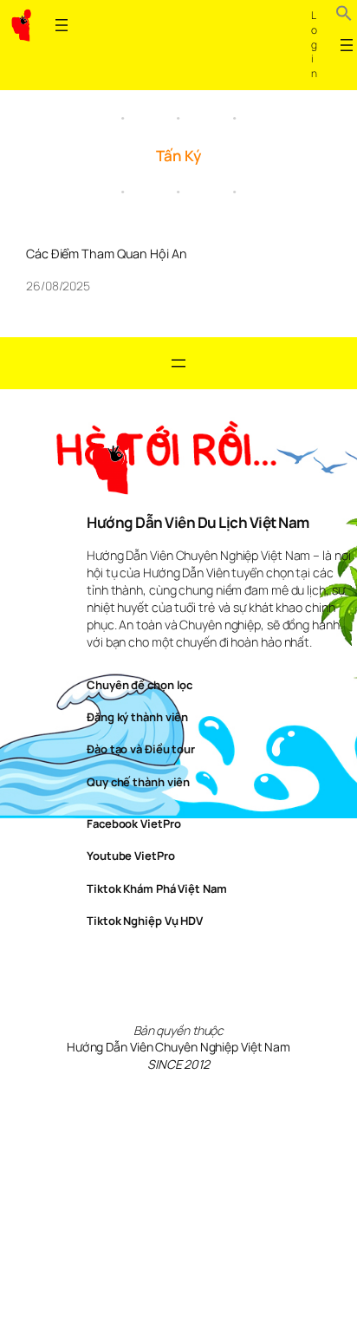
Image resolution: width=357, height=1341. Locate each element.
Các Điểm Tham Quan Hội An (106, 254)
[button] (344, 15)
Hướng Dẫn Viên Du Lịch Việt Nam (198, 522)
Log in (314, 44)
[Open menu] (61, 25)
